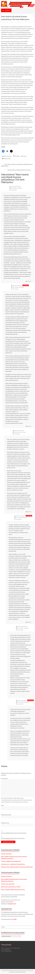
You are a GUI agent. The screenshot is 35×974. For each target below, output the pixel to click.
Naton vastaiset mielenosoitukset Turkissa (13, 889)
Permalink (14, 190)
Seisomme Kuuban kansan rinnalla (10, 886)
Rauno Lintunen (7, 156)
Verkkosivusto (5, 823)
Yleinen (24, 156)
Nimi (2, 805)
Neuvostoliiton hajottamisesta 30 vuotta (19, 170)
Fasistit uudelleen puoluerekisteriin (11, 861)
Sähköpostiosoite (6, 814)
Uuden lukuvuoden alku (7, 884)
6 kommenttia (6, 158)
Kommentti (4, 778)
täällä (15, 919)
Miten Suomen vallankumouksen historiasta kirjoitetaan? (17, 867)
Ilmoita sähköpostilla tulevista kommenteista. (13, 833)
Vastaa (29, 281)
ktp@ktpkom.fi (12, 903)
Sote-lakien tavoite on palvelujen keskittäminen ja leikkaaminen (16, 165)
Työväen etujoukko (6, 853)
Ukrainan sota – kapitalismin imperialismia (13, 864)
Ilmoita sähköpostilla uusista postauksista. (13, 838)
